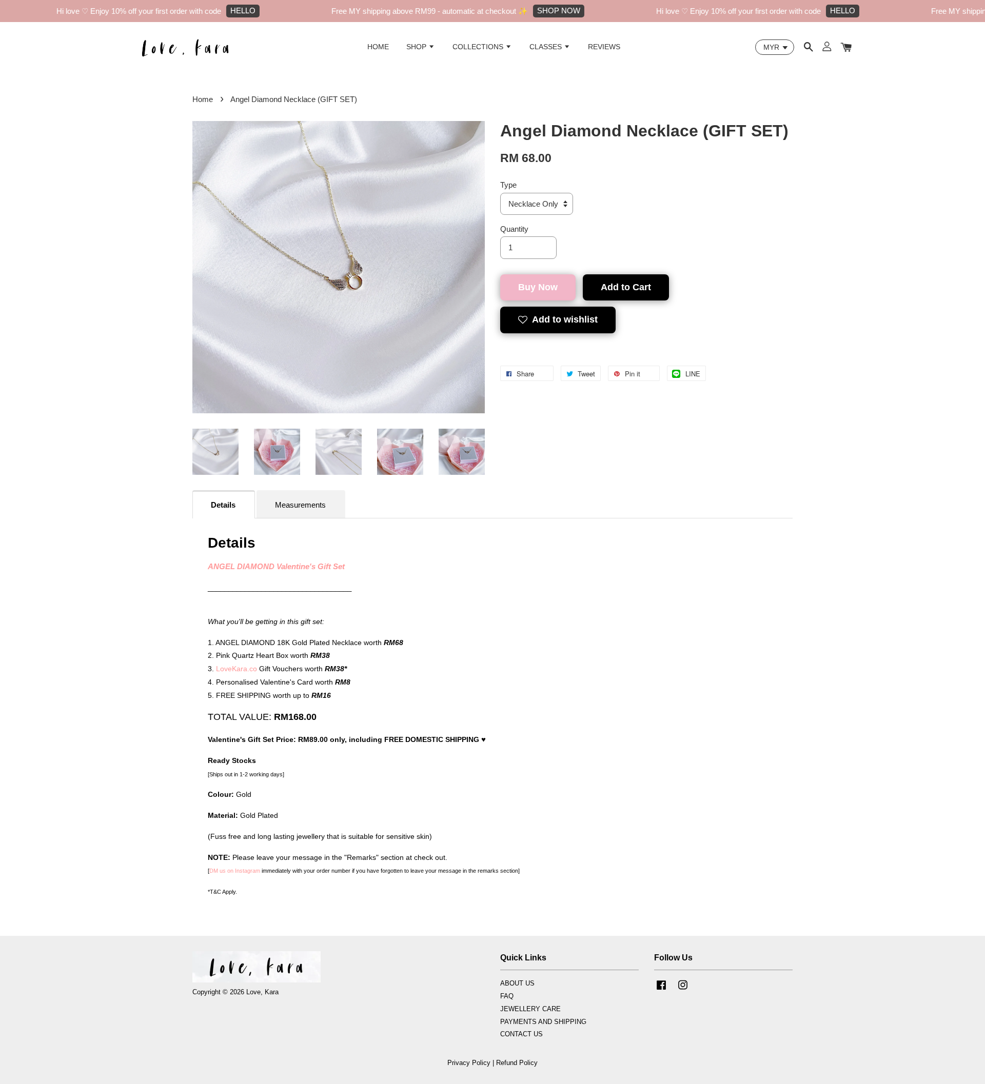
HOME (378, 47)
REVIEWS (604, 47)
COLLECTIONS (478, 47)
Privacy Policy (468, 1063)
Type (508, 184)
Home (202, 99)
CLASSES (546, 47)
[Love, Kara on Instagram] (683, 990)
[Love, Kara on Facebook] (661, 990)
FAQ (507, 996)
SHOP (417, 47)
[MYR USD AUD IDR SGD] (774, 47)
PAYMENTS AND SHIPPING (543, 1022)
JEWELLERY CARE (530, 1009)
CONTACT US (521, 1034)
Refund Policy (517, 1063)
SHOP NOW (536, 10)
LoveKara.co (236, 669)
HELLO (220, 10)
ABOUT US (517, 983)
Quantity (514, 229)
